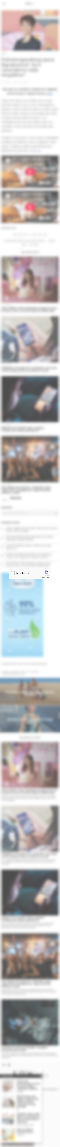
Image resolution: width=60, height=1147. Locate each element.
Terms (47, 577)
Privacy (43, 577)
